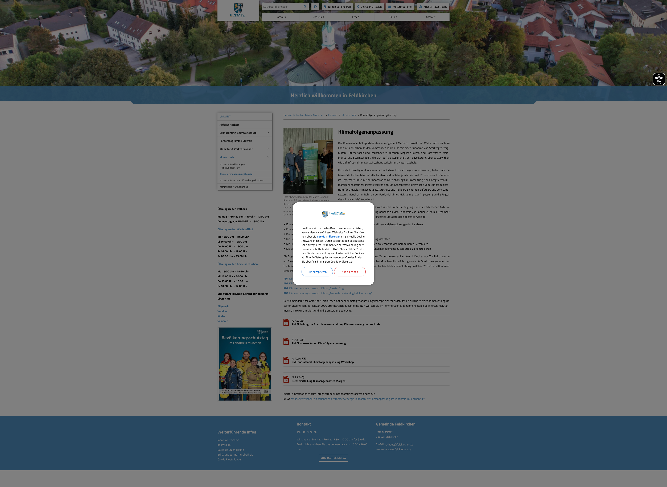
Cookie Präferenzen (328, 236)
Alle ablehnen (350, 272)
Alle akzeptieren (317, 272)
